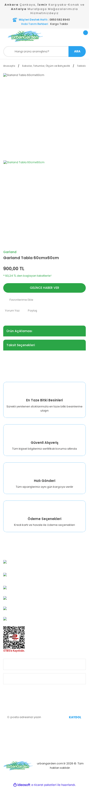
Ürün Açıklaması (19, 331)
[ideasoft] (21, 785)
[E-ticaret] (44, 785)
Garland (9, 252)
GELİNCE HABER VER (44, 288)
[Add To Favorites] (44, 300)
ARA (77, 51)
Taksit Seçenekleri (20, 345)
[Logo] (25, 36)
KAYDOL (75, 717)
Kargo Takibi (59, 24)
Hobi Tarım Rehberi (34, 24)
